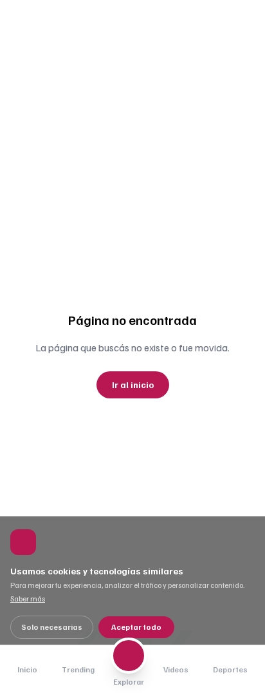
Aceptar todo (136, 627)
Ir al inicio (133, 384)
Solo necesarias (51, 627)
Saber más (27, 598)
